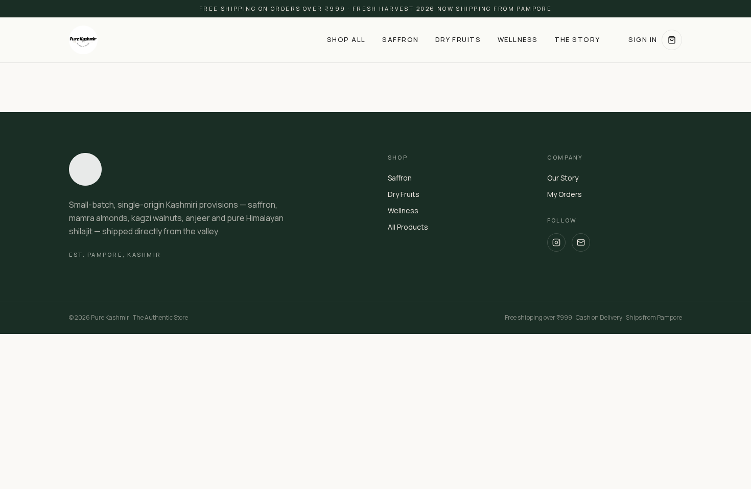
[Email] (581, 242)
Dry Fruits (458, 39)
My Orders (564, 194)
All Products (408, 227)
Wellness (518, 39)
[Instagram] (556, 242)
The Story (577, 39)
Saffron (400, 39)
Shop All (346, 39)
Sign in (643, 39)
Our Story (562, 178)
